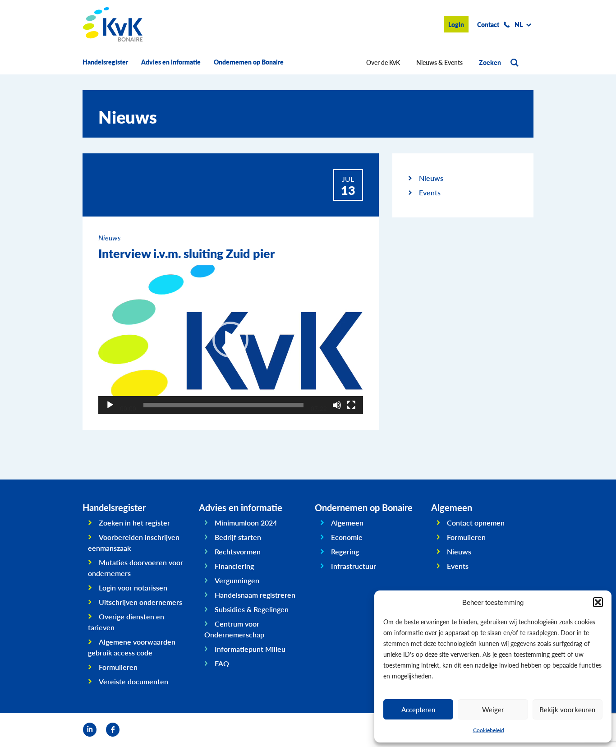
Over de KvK (383, 62)
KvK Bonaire (113, 24)
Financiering (234, 566)
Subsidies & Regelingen (252, 609)
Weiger (493, 709)
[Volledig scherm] (351, 405)
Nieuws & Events (439, 62)
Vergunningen (237, 580)
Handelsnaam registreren (255, 595)
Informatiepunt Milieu (250, 649)
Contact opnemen (476, 522)
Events (430, 192)
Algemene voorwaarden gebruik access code (131, 647)
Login (456, 24)
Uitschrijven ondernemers (140, 602)
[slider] (223, 405)
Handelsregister (105, 61)
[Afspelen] (110, 405)
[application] (230, 339)
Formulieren (118, 667)
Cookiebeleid (488, 730)
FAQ (222, 663)
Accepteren (418, 709)
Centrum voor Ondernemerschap (234, 629)
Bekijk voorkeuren (567, 709)
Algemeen (347, 522)
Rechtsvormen (238, 551)
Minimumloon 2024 (246, 522)
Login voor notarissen (133, 587)
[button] (597, 602)
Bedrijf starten (238, 537)
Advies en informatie (171, 61)
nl (519, 24)
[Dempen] (336, 405)
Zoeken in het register (134, 522)
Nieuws (431, 178)
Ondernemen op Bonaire (249, 61)
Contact (488, 24)
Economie (347, 537)
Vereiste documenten (133, 681)
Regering (345, 551)
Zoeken (490, 62)
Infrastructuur (353, 566)
